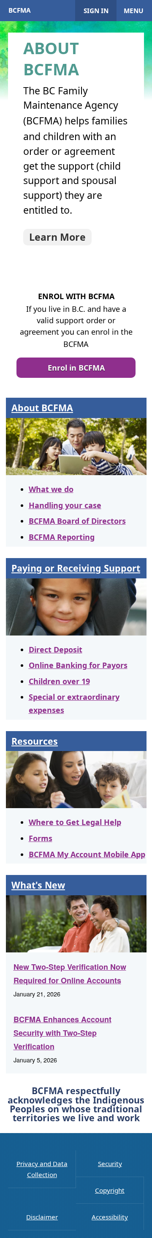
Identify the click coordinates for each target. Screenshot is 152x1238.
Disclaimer (42, 1217)
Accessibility (110, 1217)
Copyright (110, 1190)
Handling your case (65, 505)
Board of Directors (77, 521)
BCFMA (19, 10)
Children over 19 (59, 681)
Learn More (57, 237)
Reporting (62, 537)
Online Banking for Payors (78, 665)
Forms (40, 838)
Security (110, 1163)
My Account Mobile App (87, 854)
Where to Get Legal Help (75, 822)
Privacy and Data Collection (42, 1169)
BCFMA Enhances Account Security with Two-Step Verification (62, 1032)
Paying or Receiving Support (75, 568)
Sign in (96, 10)
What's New (38, 885)
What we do (51, 489)
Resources (34, 741)
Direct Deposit (55, 649)
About (42, 408)
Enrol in (76, 368)
